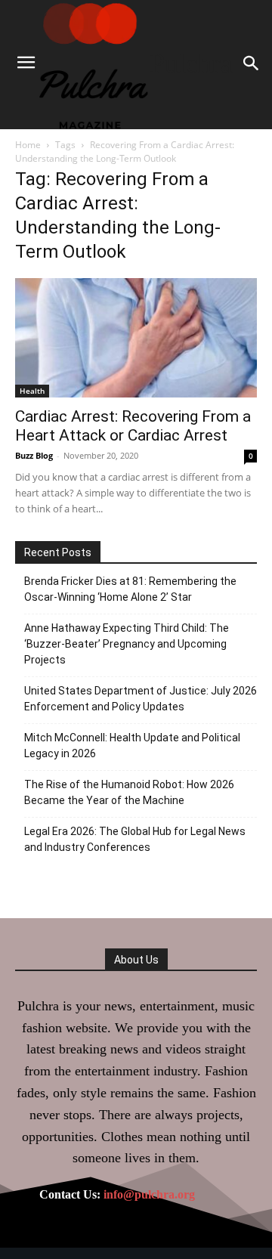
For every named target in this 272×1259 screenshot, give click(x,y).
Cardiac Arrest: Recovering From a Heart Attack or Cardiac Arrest (133, 425)
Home (28, 144)
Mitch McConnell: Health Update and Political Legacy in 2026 (132, 745)
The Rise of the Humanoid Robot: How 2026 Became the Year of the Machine (129, 792)
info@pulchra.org (149, 1194)
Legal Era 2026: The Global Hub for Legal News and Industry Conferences (135, 839)
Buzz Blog (34, 455)
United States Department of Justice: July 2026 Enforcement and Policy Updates (140, 699)
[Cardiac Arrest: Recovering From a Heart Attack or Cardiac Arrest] (136, 337)
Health (32, 390)
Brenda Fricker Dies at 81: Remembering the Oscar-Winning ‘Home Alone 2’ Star (130, 589)
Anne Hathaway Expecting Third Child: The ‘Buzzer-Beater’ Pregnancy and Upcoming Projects (126, 644)
